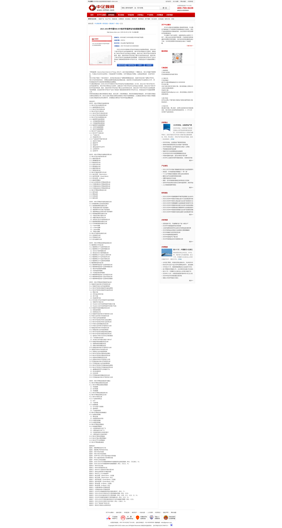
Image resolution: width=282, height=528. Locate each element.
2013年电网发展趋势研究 (170, 234)
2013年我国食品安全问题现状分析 (173, 239)
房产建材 (147, 19)
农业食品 (127, 19)
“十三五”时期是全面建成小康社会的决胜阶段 (176, 174)
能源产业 (101, 19)
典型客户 (134, 512)
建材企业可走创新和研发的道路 (172, 176)
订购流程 (148, 65)
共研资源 (169, 15)
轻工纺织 (154, 19)
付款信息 (142, 512)
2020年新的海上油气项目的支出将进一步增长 (176, 147)
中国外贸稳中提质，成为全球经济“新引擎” (175, 155)
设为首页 (168, 1)
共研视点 (140, 15)
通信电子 (134, 19)
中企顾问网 (98, 23)
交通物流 (121, 19)
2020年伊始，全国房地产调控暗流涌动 (174, 142)
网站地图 (183, 1)
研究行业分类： (92, 19)
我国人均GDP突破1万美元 (170, 278)
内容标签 (190, 1)
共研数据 (160, 15)
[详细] (172, 139)
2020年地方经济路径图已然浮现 (172, 275)
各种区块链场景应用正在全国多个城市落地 (175, 144)
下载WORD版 (121, 65)
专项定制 (131, 15)
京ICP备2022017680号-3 (160, 525)
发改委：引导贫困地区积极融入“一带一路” (175, 171)
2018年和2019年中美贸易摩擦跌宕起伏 (174, 153)
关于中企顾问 (101, 15)
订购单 (140, 65)
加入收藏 (175, 1)
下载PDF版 (130, 65)
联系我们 (158, 512)
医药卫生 (167, 19)
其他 (172, 19)
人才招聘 (150, 512)
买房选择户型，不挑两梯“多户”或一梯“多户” (175, 223)
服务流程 (119, 512)
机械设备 (114, 19)
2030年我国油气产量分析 (170, 237)
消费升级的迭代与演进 (169, 178)
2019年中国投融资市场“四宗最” (172, 226)
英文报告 (121, 15)
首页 (92, 15)
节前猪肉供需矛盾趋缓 (169, 149)
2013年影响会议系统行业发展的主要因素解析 (176, 230)
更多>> (191, 160)
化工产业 (108, 19)
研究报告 (111, 15)
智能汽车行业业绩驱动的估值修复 (173, 151)
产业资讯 (150, 15)
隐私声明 (165, 512)
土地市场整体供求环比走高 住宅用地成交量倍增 (177, 228)
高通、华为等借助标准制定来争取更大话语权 (176, 180)
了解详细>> (189, 46)
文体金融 (160, 19)
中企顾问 (101, 8)
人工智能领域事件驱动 (169, 185)
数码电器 (141, 19)
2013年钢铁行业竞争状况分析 (171, 232)
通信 (117, 23)
